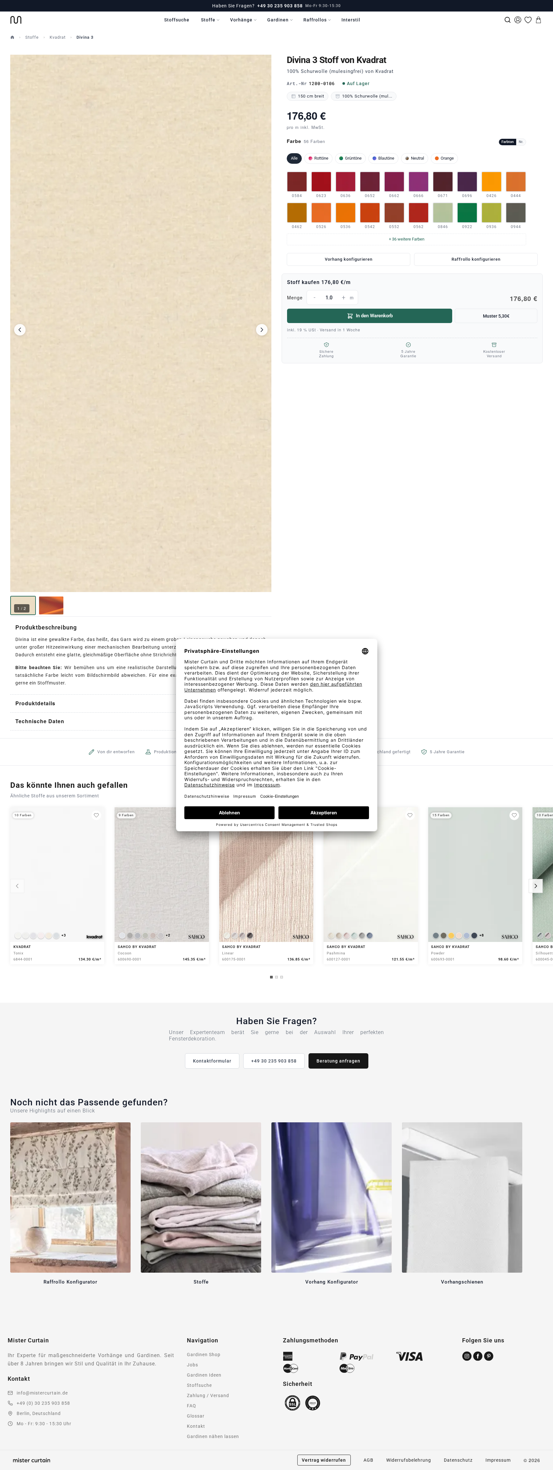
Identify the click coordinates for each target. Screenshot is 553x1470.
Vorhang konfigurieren (349, 259)
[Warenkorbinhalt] (538, 19)
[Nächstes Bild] (262, 330)
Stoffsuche (176, 19)
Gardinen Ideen (204, 1375)
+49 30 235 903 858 (280, 5)
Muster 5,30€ (496, 316)
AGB (368, 1460)
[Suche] (507, 19)
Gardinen (278, 19)
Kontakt (196, 1426)
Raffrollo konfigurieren (476, 259)
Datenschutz (458, 1460)
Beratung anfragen (338, 1060)
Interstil (350, 19)
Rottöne (321, 158)
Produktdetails (35, 703)
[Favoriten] (528, 19)
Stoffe (208, 19)
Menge (412, 298)
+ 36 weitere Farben (406, 239)
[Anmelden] (517, 19)
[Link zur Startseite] (15, 19)
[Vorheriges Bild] (20, 330)
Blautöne (386, 158)
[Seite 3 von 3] (281, 977)
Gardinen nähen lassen (213, 1436)
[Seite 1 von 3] (271, 977)
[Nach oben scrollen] (540, 1469)
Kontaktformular (212, 1060)
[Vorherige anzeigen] (17, 886)
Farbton (507, 142)
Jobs (192, 1364)
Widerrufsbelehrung (408, 1460)
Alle (294, 158)
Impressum (498, 1460)
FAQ (191, 1405)
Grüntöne (353, 158)
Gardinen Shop (203, 1354)
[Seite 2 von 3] (276, 977)
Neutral (417, 158)
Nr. (521, 142)
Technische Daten (39, 721)
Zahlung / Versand (208, 1395)
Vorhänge (241, 19)
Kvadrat (58, 37)
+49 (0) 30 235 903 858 (43, 1403)
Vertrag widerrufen (324, 1460)
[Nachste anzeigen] (536, 886)
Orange (447, 158)
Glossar (195, 1416)
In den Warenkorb (374, 316)
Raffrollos (315, 19)
